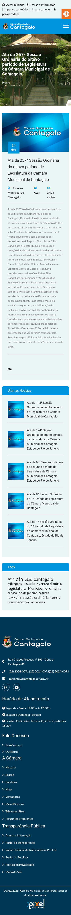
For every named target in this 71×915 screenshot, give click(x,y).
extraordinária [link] (49, 583)
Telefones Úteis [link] (15, 811)
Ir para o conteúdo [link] (16, 9)
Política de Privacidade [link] (19, 864)
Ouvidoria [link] (11, 751)
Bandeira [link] (11, 782)
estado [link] (29, 584)
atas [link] (28, 579)
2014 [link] (11, 579)
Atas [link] (37, 192)
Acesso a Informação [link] (42, 4)
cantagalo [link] (43, 579)
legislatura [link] (17, 588)
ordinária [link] (53, 588)
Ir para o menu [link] (41, 9)
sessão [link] (14, 597)
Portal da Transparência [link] (20, 842)
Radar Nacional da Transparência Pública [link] (30, 850)
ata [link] (10, 368)
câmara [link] (15, 583)
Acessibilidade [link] (15, 4)
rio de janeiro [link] (28, 593)
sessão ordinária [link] (36, 597)
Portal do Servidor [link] (16, 857)
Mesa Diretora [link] (14, 804)
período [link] (12, 592)
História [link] (10, 767)
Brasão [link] (9, 774)
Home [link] (6, 82)
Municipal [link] (36, 588)
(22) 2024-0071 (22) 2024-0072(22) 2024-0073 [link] (39, 671)
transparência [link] (18, 602)
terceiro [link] (55, 597)
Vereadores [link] (12, 796)
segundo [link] (44, 592)
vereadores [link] (38, 602)
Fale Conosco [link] (13, 745)
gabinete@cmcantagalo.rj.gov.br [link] (28, 678)
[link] (66, 14)
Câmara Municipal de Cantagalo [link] (16, 192)
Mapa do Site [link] (13, 872)
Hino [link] (8, 789)
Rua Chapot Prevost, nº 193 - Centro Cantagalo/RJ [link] (31, 662)
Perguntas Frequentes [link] (19, 818)
